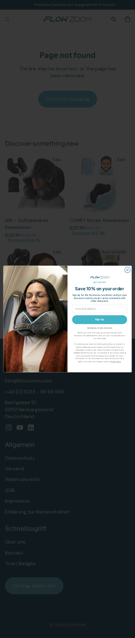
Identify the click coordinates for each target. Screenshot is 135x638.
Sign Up (99, 319)
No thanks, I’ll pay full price (99, 328)
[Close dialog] (127, 270)
